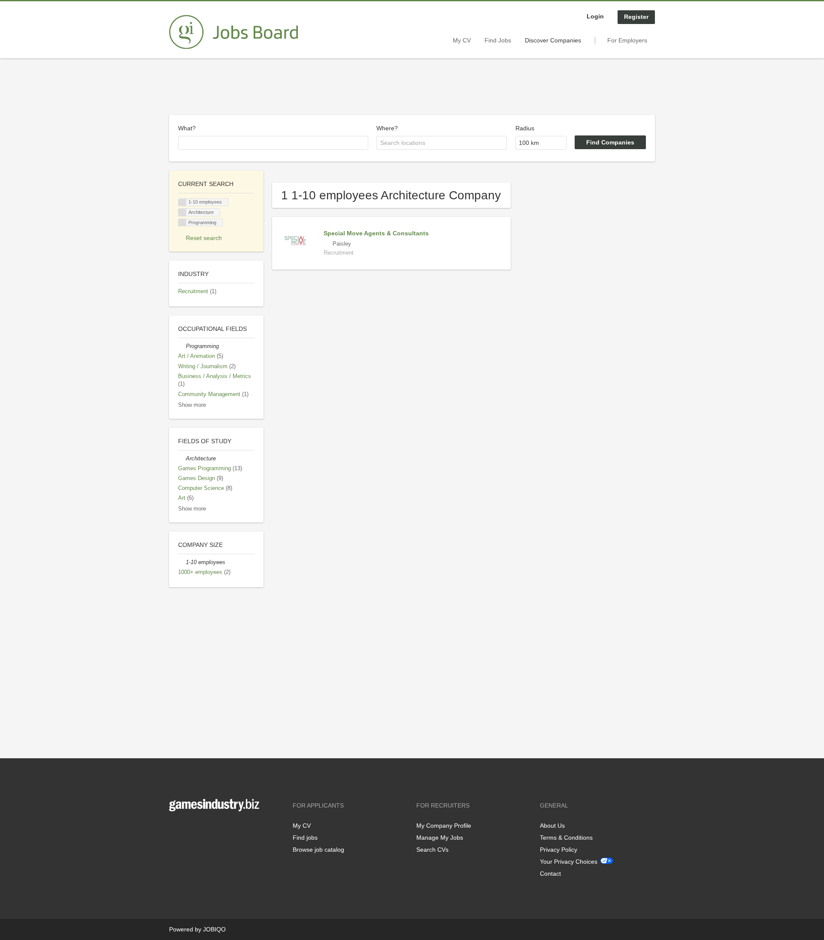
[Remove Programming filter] (182, 346)
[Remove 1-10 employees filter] (182, 562)
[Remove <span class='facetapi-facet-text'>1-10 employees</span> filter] (182, 202)
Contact (550, 873)
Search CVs (432, 849)
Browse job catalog (318, 849)
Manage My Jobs (439, 837)
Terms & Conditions (566, 837)
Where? (387, 128)
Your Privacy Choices (568, 861)
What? (187, 128)
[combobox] (273, 143)
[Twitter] (189, 829)
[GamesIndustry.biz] (233, 32)
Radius (524, 128)
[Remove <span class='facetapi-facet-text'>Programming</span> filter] (182, 222)
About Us (552, 825)
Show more (192, 405)
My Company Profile (443, 825)
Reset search (204, 237)
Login (595, 16)
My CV (462, 40)
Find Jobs (498, 40)
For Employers (627, 40)
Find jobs (305, 837)
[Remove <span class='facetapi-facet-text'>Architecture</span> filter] (182, 212)
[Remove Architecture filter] (182, 459)
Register (636, 16)
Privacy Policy (558, 849)
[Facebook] (175, 829)
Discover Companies (553, 40)
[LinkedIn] (202, 829)
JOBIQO (214, 929)
